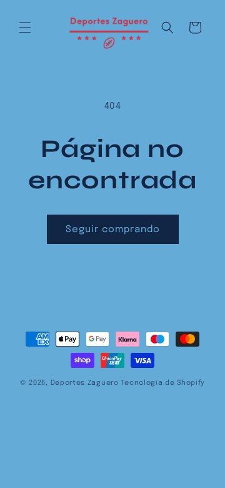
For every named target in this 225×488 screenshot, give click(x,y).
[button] (25, 27)
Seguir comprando (113, 230)
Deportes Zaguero (85, 383)
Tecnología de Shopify (163, 383)
